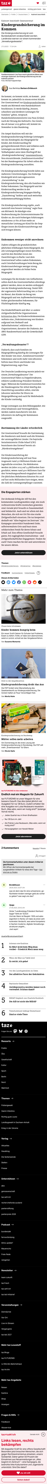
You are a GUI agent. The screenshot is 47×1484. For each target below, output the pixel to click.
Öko (3, 1054)
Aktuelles (5, 1146)
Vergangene (6, 1329)
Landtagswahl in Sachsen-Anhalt (15, 1122)
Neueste (36, 848)
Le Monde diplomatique (11, 1364)
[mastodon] (15, 1032)
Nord (3, 1082)
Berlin (3, 1077)
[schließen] (43, 1434)
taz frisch (5, 1283)
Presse (4, 1168)
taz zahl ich (6, 1197)
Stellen (4, 1163)
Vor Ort (4, 1317)
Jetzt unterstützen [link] (23, 552)
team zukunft (6, 1277)
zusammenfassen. (34, 155)
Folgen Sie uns (6, 1031)
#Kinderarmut (25, 566)
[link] (7, 9)
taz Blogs (5, 1352)
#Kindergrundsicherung (10, 566)
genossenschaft (8, 1191)
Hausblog (5, 1151)
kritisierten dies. (9, 316)
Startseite (5, 14)
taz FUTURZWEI (8, 1358)
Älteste (43, 848)
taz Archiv (5, 1369)
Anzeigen (5, 1404)
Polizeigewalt (7, 1105)
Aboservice (6, 1428)
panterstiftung (7, 1208)
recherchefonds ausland (11, 1203)
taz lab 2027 (6, 1335)
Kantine (4, 1393)
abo (3, 1186)
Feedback (5, 1422)
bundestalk (6, 1231)
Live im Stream (7, 1323)
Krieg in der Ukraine (9, 1128)
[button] (44, 3)
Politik (13, 14)
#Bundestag (36, 566)
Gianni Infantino (8, 1111)
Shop (3, 1399)
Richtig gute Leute (9, 1117)
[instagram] (26, 1032)
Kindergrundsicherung (34, 102)
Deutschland (23, 14)
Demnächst (6, 1312)
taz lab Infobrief (8, 1294)
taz (7, 1025)
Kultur (4, 1065)
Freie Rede (5, 1254)
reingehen (5, 1260)
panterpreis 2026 (8, 1214)
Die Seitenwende (8, 1157)
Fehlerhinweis (30, 573)
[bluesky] (21, 1032)
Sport (3, 1071)
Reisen (4, 1387)
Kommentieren (17, 573)
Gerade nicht (34, 1434)
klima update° (7, 1243)
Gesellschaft (6, 1059)
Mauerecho (6, 1249)
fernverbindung (7, 1237)
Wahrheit (5, 1088)
